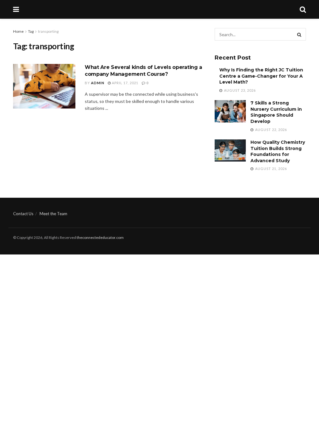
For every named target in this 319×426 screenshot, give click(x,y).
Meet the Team (53, 213)
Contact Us (23, 213)
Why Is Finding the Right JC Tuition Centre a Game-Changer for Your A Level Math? (261, 76)
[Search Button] (299, 34)
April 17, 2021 (124, 83)
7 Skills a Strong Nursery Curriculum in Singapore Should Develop (276, 112)
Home (18, 31)
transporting (48, 31)
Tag (31, 31)
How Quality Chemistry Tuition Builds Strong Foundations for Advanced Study (277, 151)
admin (97, 83)
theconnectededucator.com (100, 237)
